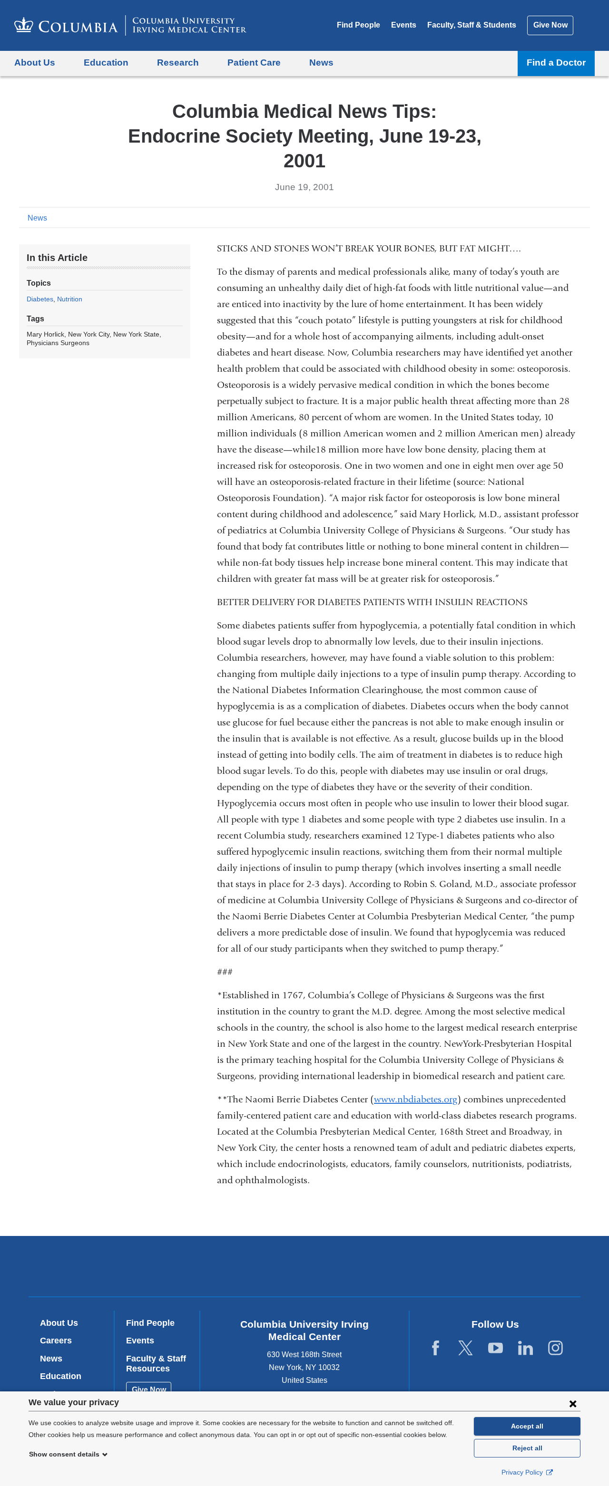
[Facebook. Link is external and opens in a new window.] (435, 1348)
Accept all (527, 1426)
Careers (56, 1340)
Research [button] (178, 63)
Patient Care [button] (254, 63)
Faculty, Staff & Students (471, 25)
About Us (59, 1323)
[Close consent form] (572, 1403)
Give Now (550, 25)
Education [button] (106, 63)
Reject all (527, 1448)
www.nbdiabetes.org (415, 1099)
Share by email (583, 217)
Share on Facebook (537, 217)
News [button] (321, 63)
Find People (358, 25)
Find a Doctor (556, 63)
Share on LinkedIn (568, 217)
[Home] (130, 25)
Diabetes (40, 299)
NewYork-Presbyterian (373, 1268)
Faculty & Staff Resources (156, 1364)
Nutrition (69, 299)
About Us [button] (34, 63)
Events (403, 25)
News (37, 218)
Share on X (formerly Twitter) (553, 217)
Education (60, 1376)
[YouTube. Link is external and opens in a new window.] (495, 1348)
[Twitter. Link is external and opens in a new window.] (465, 1348)
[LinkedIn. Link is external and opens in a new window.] (525, 1348)
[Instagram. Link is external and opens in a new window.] (555, 1348)
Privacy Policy (523, 1472)
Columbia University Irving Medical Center (244, 1265)
